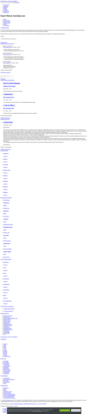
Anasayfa (5, 343)
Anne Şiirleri (6, 373)
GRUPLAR (6, 12)
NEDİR (5, 8)
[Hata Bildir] (3, 339)
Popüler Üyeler (6, 23)
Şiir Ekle (5, 353)
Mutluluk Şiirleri (6, 369)
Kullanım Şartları (7, 392)
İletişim (4, 390)
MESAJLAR (6, 11)
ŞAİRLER (5, 6)
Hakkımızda (6, 387)
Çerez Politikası (6, 411)
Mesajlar (5, 352)
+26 (4, 334)
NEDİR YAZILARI (5, 119)
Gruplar (5, 350)
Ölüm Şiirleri (6, 368)
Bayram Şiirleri (6, 371)
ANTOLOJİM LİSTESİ (6, 259)
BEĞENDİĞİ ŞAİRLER (6, 197)
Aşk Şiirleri (5, 361)
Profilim (5, 24)
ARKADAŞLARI (5, 313)
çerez (30, 409)
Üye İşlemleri (6, 25)
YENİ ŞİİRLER (4, 375)
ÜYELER (5, 10)
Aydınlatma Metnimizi (37, 411)
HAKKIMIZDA (4, 385)
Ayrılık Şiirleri (6, 364)
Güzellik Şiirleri (6, 366)
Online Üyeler (6, 20)
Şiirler (4, 345)
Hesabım (5, 351)
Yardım (4, 408)
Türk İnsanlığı (6, 378)
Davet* (4, 383)
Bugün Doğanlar (7, 21)
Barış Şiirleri (6, 362)
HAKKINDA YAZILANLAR (7, 43)
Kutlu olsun (5, 380)
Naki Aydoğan (6, 63)
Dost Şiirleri (6, 367)
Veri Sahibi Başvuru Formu (9, 397)
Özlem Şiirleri (6, 372)
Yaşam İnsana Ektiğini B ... (9, 379)
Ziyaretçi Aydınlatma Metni (9, 395)
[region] (44, 410)
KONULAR (3, 358)
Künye (4, 389)
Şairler (4, 346)
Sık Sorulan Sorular (7, 391)
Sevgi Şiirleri (6, 363)
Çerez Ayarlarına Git (76, 410)
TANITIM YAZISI (5, 27)
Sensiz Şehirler (6, 382)
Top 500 (5, 355)
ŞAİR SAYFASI (4, 150)
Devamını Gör (6, 257)
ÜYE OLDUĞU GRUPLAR (7, 306)
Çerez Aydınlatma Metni (8, 396)
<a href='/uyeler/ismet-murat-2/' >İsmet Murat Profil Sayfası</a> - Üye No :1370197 (28, 403)
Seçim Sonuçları (6, 356)
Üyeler (4, 19)
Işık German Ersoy (7, 47)
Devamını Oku (4, 42)
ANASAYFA (6, 5)
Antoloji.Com (9, 400)
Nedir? (4, 347)
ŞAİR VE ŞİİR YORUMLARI (7, 80)
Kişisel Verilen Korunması (9, 394)
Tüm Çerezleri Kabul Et (64, 410)
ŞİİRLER (5, 7)
